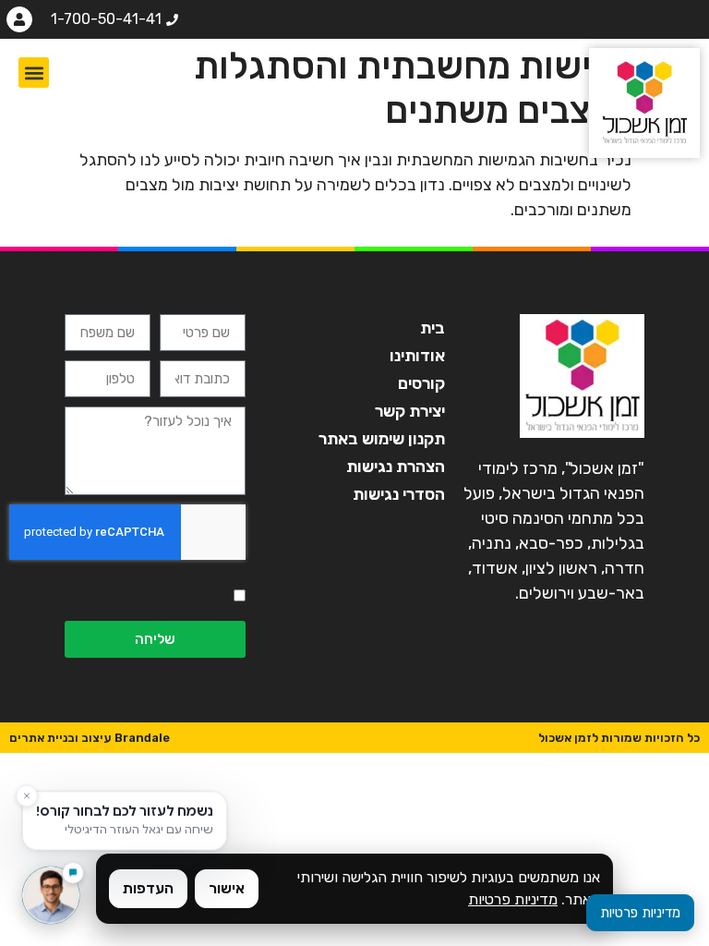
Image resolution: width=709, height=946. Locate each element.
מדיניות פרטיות (513, 899)
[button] (33, 72)
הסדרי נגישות (399, 494)
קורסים (421, 383)
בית (432, 328)
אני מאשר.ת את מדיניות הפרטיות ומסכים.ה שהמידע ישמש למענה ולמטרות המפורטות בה (150, 595)
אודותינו (417, 356)
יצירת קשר (410, 411)
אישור (227, 888)
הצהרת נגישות (395, 466)
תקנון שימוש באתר (381, 439)
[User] (19, 19)
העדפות (148, 888)
